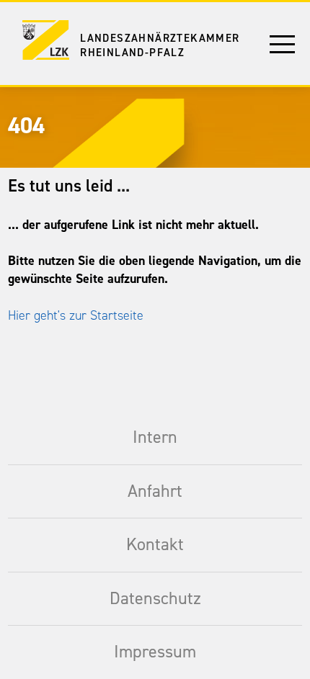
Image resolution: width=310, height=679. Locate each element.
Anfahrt (155, 491)
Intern (155, 437)
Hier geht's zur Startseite (75, 315)
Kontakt (155, 544)
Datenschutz (155, 598)
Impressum (155, 651)
